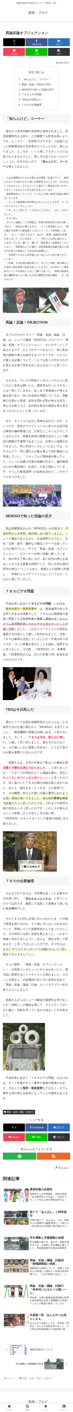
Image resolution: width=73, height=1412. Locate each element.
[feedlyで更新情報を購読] (19, 1156)
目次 (32, 72)
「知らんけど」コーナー (35, 79)
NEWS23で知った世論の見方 (38, 89)
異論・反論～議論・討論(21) (20, 1112)
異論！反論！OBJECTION (36, 84)
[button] (59, 52)
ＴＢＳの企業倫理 (31, 104)
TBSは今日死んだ (31, 99)
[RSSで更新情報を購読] (53, 1156)
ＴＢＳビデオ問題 (31, 94)
